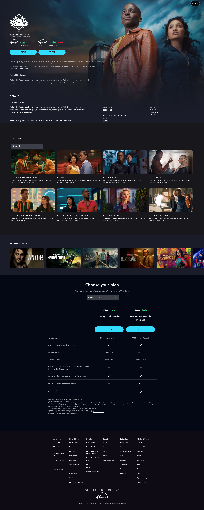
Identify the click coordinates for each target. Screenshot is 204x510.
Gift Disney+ (72, 478)
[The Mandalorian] (63, 258)
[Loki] (137, 258)
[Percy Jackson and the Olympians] (100, 258)
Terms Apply (51, 399)
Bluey (138, 464)
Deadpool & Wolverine (143, 446)
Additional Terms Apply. (24, 68)
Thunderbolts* (141, 469)
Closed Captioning (74, 473)
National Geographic (108, 460)
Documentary (123, 464)
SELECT (23, 52)
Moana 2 (139, 455)
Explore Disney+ (73, 442)
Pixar (104, 446)
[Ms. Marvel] (174, 258)
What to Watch (73, 455)
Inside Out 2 (140, 451)
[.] (86, 490)
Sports (122, 455)
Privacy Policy (56, 442)
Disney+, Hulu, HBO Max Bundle (93, 459)
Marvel (105, 451)
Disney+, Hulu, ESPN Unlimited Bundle (92, 452)
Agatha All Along (142, 478)
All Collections (124, 442)
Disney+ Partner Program (76, 482)
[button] (76, 439)
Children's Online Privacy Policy (59, 448)
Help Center (72, 460)
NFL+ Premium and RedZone (91, 466)
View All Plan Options (18, 75)
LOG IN (195, 3)
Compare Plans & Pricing (93, 471)
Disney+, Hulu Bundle (92, 446)
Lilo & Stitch (140, 460)
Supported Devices (74, 464)
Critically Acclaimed (125, 451)
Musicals (122, 446)
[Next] (200, 257)
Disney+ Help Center (98, 412)
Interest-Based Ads (57, 469)
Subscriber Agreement (58, 460)
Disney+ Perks (73, 446)
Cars (138, 473)
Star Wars (105, 455)
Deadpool (140, 442)
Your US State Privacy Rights (58, 455)
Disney (105, 442)
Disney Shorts (123, 460)
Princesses (123, 473)
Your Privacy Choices (57, 464)
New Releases (73, 451)
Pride (121, 469)
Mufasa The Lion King (143, 482)
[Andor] (27, 258)
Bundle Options (90, 442)
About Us (71, 469)
